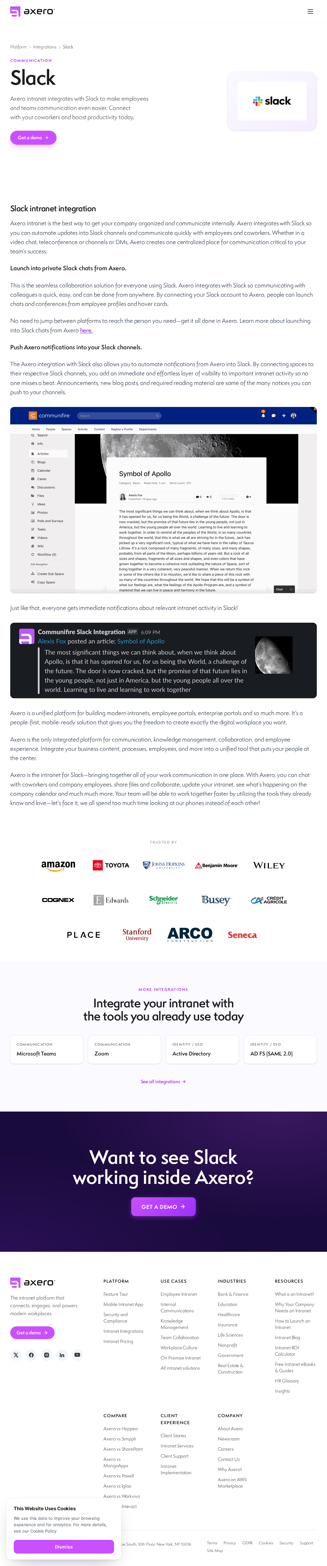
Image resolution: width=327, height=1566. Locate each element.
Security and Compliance (115, 1317)
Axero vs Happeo (120, 1428)
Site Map (215, 1550)
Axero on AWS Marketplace (232, 1482)
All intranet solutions (180, 1368)
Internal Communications (177, 1307)
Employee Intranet (179, 1294)
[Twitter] (16, 1355)
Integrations (45, 47)
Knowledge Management (174, 1324)
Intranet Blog (287, 1337)
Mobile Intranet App (123, 1304)
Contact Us (229, 1459)
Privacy (230, 1543)
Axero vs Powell (118, 1476)
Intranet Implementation (176, 1469)
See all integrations (160, 1081)
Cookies (266, 1543)
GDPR (247, 1543)
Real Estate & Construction (230, 1368)
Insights (282, 1391)
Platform (18, 47)
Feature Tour (115, 1294)
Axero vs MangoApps (115, 1462)
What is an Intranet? (294, 1294)
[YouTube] (77, 1355)
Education (228, 1304)
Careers (226, 1449)
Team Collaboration (180, 1337)
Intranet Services (177, 1446)
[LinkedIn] (62, 1355)
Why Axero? (230, 1469)
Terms (212, 1543)
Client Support (174, 1456)
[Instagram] (46, 1355)
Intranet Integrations (123, 1331)
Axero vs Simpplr (119, 1439)
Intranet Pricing (118, 1341)
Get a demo (30, 137)
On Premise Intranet (181, 1358)
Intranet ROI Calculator (287, 1351)
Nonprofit (227, 1345)
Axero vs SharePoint (123, 1449)
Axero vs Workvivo (121, 1496)
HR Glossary (287, 1381)
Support (307, 1543)
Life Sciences (230, 1335)
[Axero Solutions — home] (32, 11)
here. (86, 330)
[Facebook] (31, 1355)
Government (230, 1355)
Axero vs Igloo (117, 1486)
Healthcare (229, 1314)
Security (286, 1543)
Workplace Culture (179, 1348)
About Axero (230, 1428)
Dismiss (64, 1546)
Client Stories (173, 1435)
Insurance (228, 1325)
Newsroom (229, 1439)
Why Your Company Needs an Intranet (294, 1307)
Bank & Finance (233, 1294)
